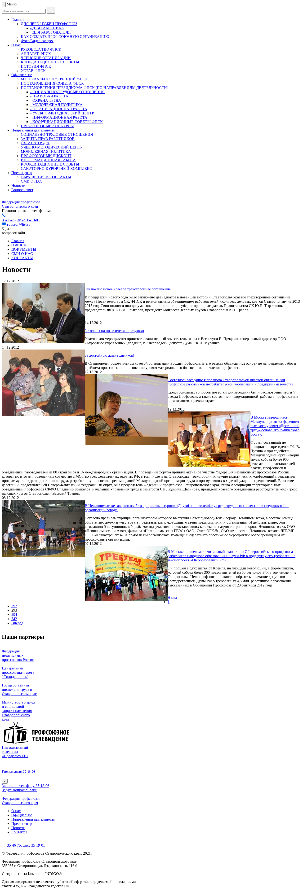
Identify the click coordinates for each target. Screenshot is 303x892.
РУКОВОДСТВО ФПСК (41, 49)
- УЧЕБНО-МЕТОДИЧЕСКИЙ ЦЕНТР (62, 113)
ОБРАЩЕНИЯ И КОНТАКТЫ (46, 177)
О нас (16, 45)
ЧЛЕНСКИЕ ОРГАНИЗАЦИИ (46, 58)
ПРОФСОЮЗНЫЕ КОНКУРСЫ (47, 126)
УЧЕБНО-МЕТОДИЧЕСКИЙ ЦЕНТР (51, 147)
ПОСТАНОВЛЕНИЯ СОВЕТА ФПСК (52, 83)
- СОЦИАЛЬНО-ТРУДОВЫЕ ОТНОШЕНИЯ (67, 92)
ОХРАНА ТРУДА (35, 143)
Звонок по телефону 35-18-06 (25, 786)
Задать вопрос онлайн (19, 790)
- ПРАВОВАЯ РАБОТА (49, 96)
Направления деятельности (33, 130)
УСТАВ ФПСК (33, 71)
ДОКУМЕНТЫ (23, 249)
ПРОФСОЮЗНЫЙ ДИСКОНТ (46, 156)
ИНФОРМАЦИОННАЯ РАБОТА (48, 160)
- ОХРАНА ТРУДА (45, 100)
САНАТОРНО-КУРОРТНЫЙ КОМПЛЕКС (56, 168)
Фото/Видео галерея (37, 41)
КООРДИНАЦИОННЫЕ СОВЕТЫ (50, 62)
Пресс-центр (21, 173)
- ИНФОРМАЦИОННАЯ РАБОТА (58, 117)
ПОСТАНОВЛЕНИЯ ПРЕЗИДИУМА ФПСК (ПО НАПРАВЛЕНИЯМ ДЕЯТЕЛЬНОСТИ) (94, 88)
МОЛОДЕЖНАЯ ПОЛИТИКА (46, 151)
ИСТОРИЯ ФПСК (36, 66)
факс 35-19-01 (29, 220)
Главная (17, 19)
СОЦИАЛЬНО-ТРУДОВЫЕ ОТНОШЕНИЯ (57, 134)
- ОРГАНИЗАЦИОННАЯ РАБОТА (58, 109)
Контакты (19, 832)
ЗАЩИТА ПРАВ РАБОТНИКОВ (48, 139)
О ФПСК (18, 245)
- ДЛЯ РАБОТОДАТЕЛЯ (50, 32)
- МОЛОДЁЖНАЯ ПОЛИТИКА (56, 105)
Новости (18, 186)
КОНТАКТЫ (22, 258)
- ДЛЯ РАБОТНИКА (47, 28)
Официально (21, 75)
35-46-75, (10, 220)
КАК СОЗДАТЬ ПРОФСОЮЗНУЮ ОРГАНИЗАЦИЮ (65, 37)
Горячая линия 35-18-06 (18, 771)
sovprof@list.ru (18, 224)
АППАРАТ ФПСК (36, 54)
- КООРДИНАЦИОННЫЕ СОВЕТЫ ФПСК (66, 122)
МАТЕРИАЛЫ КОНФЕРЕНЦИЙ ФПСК (54, 79)
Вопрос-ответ (22, 190)
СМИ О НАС (31, 181)
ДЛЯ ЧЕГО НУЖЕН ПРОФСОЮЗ (49, 24)
